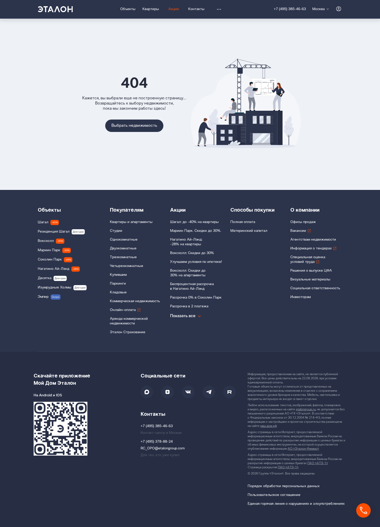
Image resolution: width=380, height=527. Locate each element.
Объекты (49, 210)
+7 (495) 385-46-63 (290, 9)
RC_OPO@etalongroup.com (163, 448)
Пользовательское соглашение (274, 495)
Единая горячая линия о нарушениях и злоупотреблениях (296, 504)
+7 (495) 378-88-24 (157, 441)
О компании (305, 210)
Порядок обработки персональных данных (284, 486)
